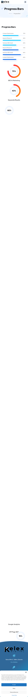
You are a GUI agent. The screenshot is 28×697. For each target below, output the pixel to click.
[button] (26, 672)
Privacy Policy (14, 695)
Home (10, 13)
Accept (14, 684)
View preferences (14, 692)
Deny (14, 688)
